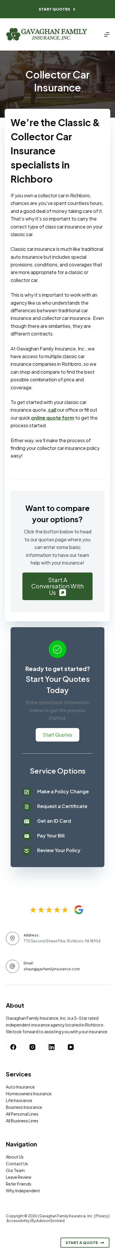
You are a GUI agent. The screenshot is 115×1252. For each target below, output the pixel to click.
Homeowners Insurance (29, 1093)
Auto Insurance (20, 1086)
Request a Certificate (62, 806)
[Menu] (106, 34)
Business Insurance (24, 1107)
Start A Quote (81, 1242)
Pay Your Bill (51, 835)
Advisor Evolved (50, 1220)
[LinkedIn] (51, 1047)
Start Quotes (54, 9)
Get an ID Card (54, 821)
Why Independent (23, 1190)
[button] (57, 586)
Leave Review (18, 1177)
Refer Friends (18, 1183)
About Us (15, 1156)
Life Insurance (19, 1100)
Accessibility (17, 1220)
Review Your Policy (58, 850)
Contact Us (17, 1163)
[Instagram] (32, 1047)
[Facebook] (13, 1047)
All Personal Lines (22, 1113)
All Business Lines (22, 1120)
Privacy (102, 1216)
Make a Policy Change (63, 791)
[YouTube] (70, 1047)
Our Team (15, 1170)
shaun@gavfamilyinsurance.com (52, 969)
